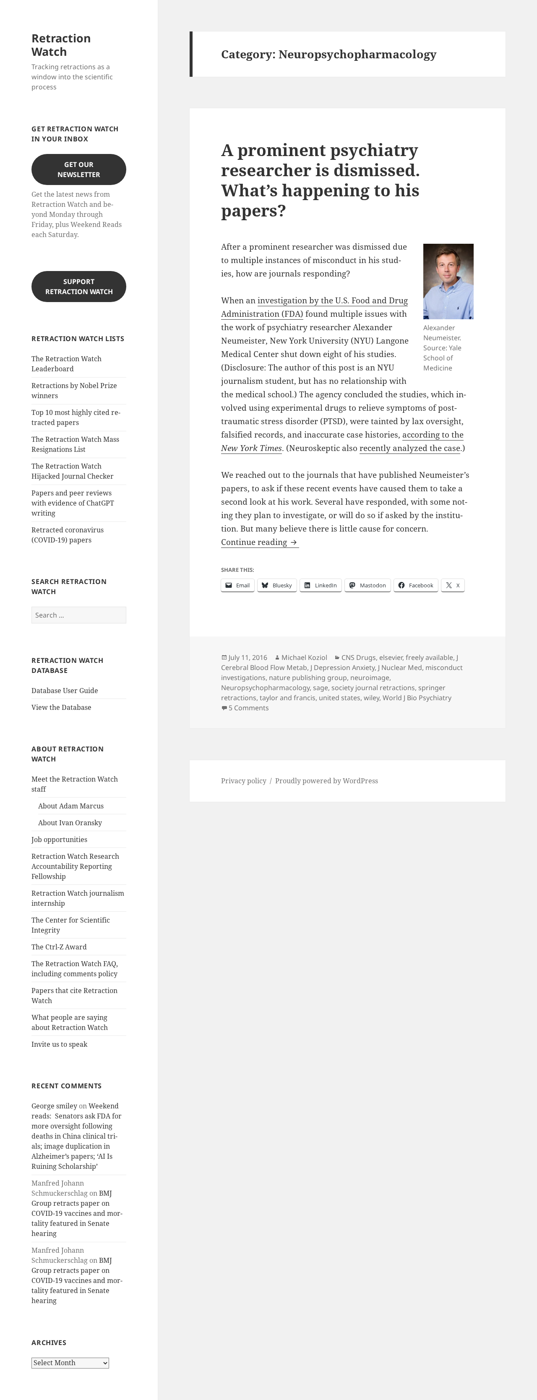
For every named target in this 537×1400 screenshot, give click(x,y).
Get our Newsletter (78, 169)
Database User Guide (64, 690)
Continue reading (260, 542)
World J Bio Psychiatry (417, 697)
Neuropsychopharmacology (265, 687)
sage (320, 687)
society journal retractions (373, 687)
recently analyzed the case (410, 448)
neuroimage (369, 677)
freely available (429, 657)
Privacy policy (243, 780)
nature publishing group (308, 677)
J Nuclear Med (400, 667)
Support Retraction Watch (79, 286)
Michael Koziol (304, 657)
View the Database (61, 707)
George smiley (54, 1106)
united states (339, 697)
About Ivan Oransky (70, 822)
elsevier (390, 657)
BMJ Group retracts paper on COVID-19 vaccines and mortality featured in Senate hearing (77, 1213)
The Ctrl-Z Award (59, 947)
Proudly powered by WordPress (326, 780)
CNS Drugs (358, 657)
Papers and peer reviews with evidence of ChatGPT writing (72, 503)
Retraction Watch (61, 44)
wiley (371, 697)
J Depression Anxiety (342, 667)
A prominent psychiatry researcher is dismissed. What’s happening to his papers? (320, 179)
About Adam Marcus (71, 806)
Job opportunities (59, 839)
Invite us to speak (59, 1044)
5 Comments (249, 707)
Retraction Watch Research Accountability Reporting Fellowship (75, 866)
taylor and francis (287, 697)
